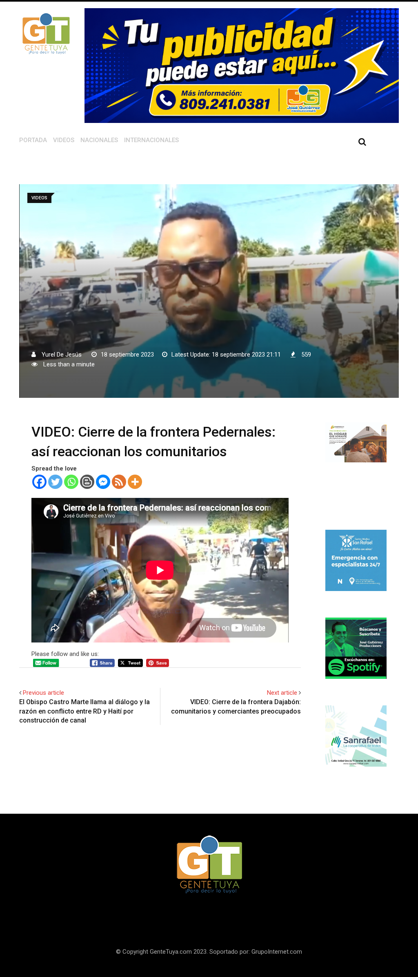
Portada (33, 140)
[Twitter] (55, 482)
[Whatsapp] (71, 482)
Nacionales (99, 140)
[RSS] (119, 482)
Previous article (43, 692)
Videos (63, 140)
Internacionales (151, 140)
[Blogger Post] (87, 482)
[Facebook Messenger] (103, 482)
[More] (135, 482)
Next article (282, 692)
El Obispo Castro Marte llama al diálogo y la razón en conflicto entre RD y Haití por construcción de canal (84, 711)
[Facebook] (39, 482)
